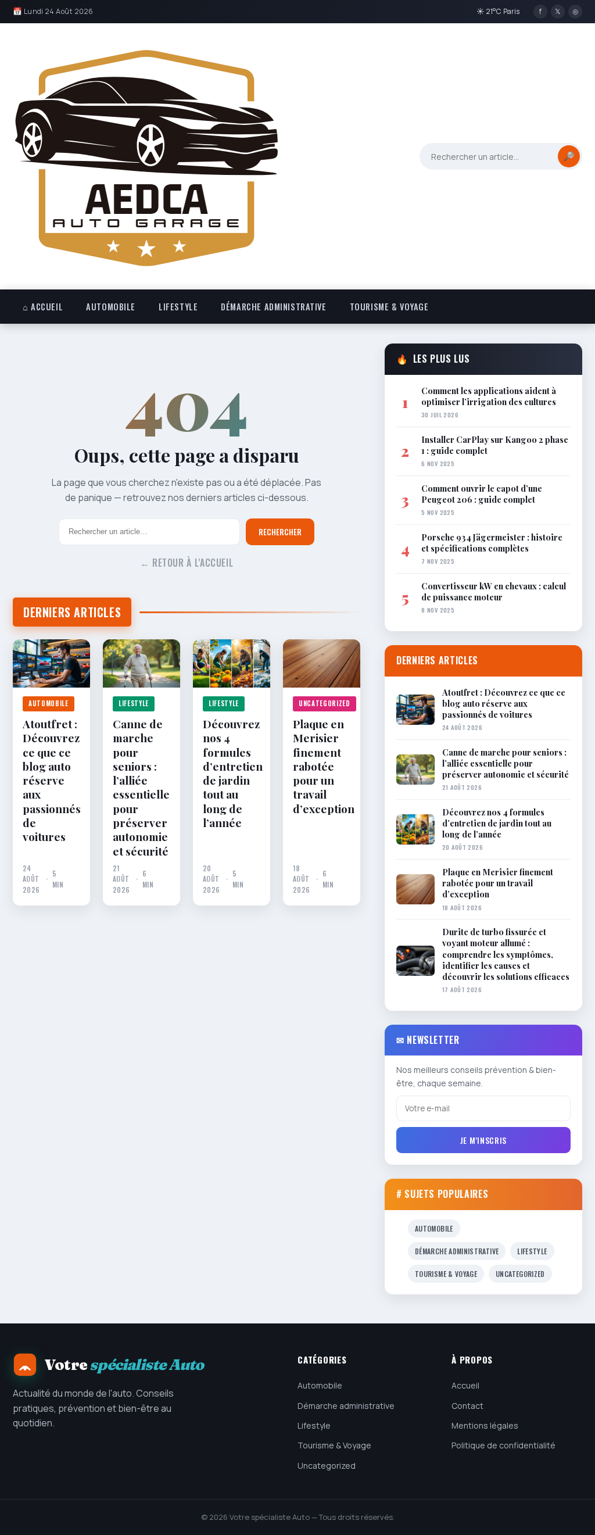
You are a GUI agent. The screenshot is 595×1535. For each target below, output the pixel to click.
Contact (467, 1405)
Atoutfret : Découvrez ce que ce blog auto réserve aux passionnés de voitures (51, 780)
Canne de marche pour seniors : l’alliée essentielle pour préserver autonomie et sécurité (141, 787)
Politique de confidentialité (503, 1445)
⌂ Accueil (43, 306)
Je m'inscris (483, 1140)
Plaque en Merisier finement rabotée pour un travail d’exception (321, 766)
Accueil (465, 1385)
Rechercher (280, 532)
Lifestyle (178, 306)
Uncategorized (324, 703)
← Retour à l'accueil (187, 563)
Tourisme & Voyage (389, 306)
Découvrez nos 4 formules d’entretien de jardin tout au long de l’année (231, 773)
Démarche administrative (273, 306)
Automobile (110, 306)
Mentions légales (484, 1425)
